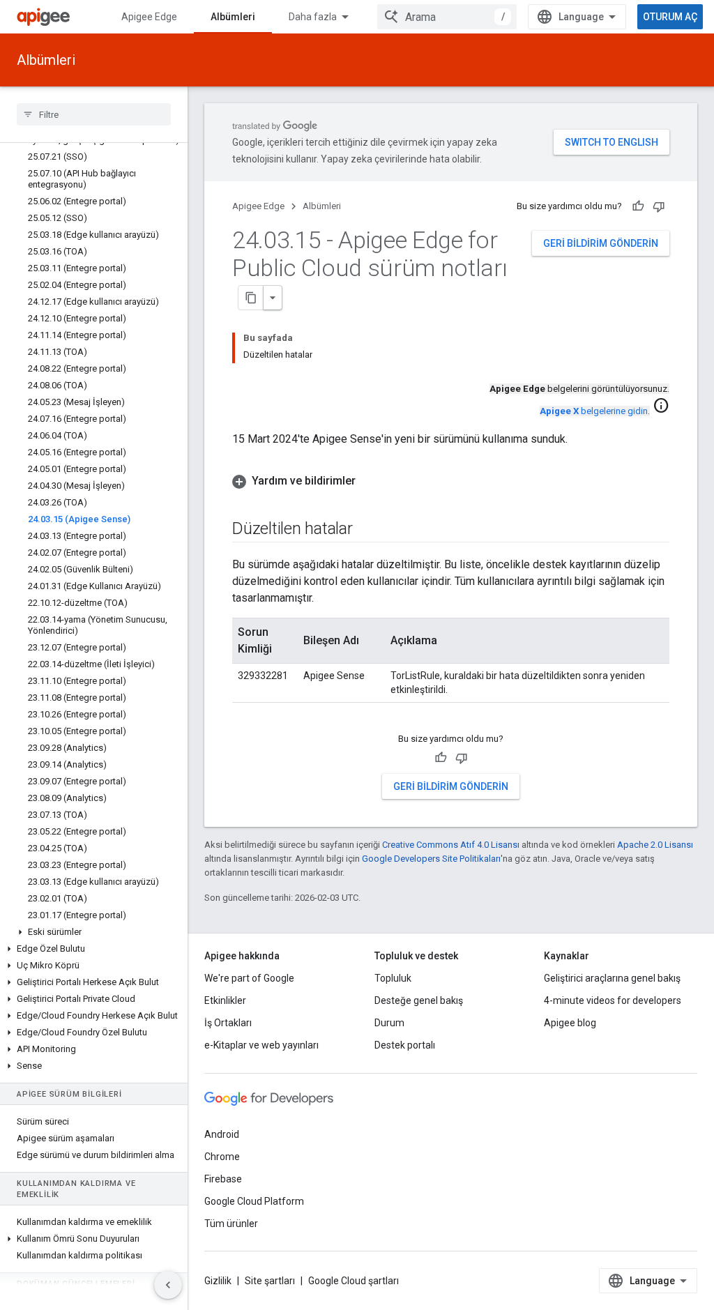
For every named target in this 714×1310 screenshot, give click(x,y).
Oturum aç (670, 16)
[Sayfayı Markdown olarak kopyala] (251, 298)
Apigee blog (570, 1022)
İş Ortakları (228, 1022)
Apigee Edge (149, 16)
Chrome (222, 1156)
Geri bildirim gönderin (600, 243)
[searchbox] (94, 114)
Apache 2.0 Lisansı (655, 844)
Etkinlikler (225, 1000)
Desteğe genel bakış (418, 1000)
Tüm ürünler (231, 1223)
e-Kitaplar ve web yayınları (261, 1045)
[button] (94, 932)
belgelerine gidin (594, 411)
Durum (389, 1022)
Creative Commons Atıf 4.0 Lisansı (450, 844)
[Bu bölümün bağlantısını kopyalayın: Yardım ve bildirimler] (369, 481)
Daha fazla (313, 16)
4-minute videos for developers (612, 1000)
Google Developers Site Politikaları (431, 858)
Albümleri (233, 16)
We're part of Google (249, 978)
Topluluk (392, 978)
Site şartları (270, 1280)
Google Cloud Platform (254, 1201)
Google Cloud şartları (353, 1280)
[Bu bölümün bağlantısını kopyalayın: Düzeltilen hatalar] (367, 529)
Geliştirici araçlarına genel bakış (612, 978)
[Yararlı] (638, 206)
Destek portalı (404, 1045)
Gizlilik (217, 1280)
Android (221, 1134)
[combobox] (447, 16)
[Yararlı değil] (658, 206)
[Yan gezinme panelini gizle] (168, 1285)
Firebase (223, 1179)
